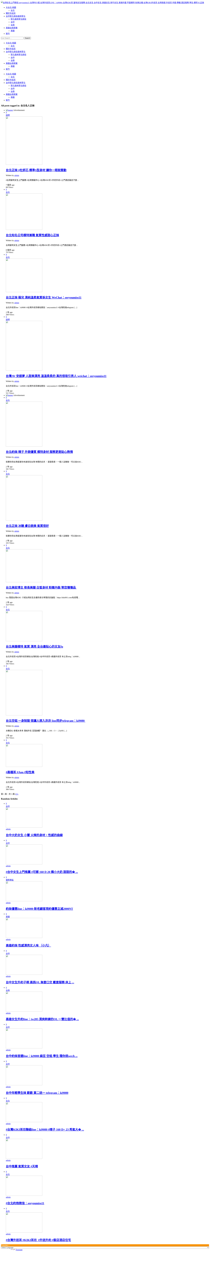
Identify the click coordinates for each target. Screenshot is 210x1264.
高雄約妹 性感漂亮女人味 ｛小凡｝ (28, 945)
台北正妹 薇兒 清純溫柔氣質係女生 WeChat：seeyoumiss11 (43, 297)
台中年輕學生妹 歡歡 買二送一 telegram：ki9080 (37, 1092)
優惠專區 (10, 880)
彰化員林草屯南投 (18, 19)
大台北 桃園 (11, 7)
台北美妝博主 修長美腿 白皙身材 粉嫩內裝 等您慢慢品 (41, 587)
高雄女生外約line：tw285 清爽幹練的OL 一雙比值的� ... (42, 1019)
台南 (13, 25)
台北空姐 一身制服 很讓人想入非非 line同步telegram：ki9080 (45, 720)
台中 (13, 22)
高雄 (13, 31)
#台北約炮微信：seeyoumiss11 (25, 1203)
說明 (8, 115)
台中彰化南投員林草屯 (15, 16)
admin (16, 175)
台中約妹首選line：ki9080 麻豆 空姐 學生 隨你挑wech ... (42, 1056)
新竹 (8, 34)
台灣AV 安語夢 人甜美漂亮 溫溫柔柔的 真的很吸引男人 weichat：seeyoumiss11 (56, 376)
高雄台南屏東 (12, 28)
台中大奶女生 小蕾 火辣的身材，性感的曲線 (34, 835)
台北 (13, 10)
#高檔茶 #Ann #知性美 (20, 772)
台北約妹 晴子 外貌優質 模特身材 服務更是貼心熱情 (39, 451)
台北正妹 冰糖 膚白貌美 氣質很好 (27, 525)
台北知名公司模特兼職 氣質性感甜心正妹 (32, 235)
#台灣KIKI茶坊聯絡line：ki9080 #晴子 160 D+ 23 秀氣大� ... (45, 1129)
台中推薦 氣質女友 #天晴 (22, 1166)
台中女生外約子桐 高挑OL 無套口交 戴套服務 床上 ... (40, 982)
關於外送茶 (11, 13)
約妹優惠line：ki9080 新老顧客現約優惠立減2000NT (39, 908)
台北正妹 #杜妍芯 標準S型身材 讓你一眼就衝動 (36, 170)
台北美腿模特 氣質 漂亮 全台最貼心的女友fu (34, 646)
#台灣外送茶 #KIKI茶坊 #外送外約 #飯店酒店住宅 (38, 1240)
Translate (19, 1250)
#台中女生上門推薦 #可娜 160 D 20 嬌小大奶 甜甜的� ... (42, 871)
